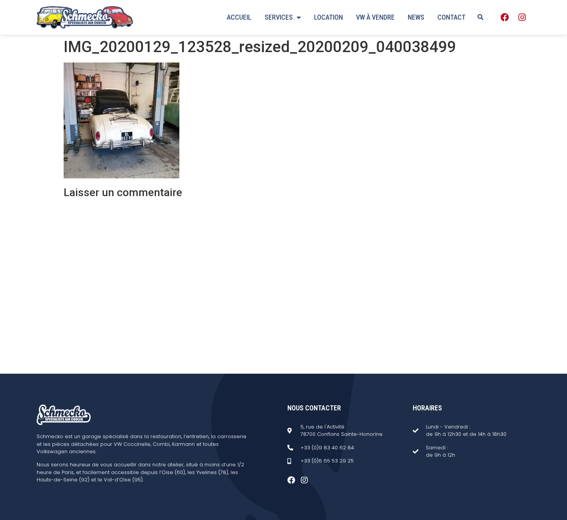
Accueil (239, 17)
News (416, 17)
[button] (480, 17)
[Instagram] (521, 17)
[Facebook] (504, 17)
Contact (451, 17)
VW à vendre (375, 17)
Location (328, 17)
